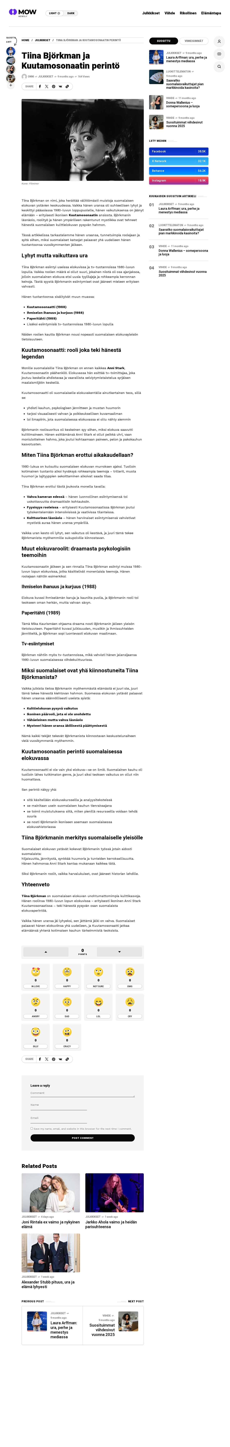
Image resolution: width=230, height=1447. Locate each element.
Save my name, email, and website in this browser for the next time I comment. (83, 1128)
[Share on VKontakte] (60, 86)
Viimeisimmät (194, 41)
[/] (178, 151)
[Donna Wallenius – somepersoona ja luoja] (156, 102)
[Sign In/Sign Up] (219, 41)
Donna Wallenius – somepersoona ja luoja (183, 104)
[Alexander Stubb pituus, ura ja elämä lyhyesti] (51, 1253)
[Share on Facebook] (39, 86)
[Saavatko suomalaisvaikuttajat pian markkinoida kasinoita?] (156, 77)
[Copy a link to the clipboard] (67, 86)
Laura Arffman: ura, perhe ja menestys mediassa (63, 1330)
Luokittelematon (178, 72)
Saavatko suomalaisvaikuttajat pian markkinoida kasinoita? (185, 84)
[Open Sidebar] (219, 54)
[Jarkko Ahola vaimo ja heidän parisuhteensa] (114, 1192)
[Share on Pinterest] (53, 86)
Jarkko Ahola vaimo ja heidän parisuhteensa (111, 1224)
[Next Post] (128, 1321)
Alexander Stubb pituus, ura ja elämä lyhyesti (48, 1284)
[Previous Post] (37, 1321)
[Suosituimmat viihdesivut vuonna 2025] (156, 122)
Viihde (107, 1316)
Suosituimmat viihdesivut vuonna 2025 (102, 1330)
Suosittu (163, 41)
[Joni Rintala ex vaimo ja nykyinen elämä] (51, 1192)
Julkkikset (42, 40)
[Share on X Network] (46, 86)
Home (25, 40)
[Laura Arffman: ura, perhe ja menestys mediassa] (156, 57)
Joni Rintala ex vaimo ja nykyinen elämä (51, 1224)
